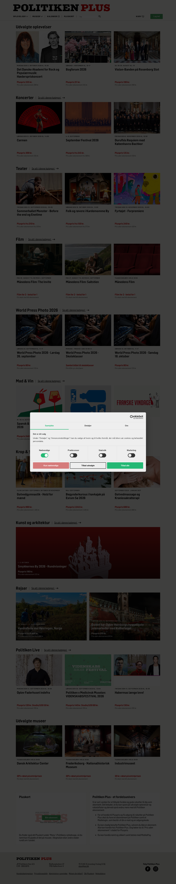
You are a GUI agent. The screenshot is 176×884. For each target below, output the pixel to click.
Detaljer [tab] (88, 425)
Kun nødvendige (51, 465)
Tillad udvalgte (88, 465)
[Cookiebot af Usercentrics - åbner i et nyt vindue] (132, 417)
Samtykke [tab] (49, 425)
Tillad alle (125, 465)
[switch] (73, 455)
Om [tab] (126, 425)
